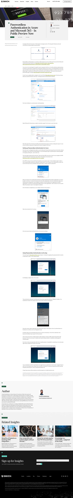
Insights (27, 1)
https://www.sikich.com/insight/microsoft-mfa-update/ (33, 158)
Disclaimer (45, 476)
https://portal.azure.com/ (50, 75)
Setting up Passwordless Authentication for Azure (11, 43)
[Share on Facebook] (50, 31)
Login (50, 476)
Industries (22, 1)
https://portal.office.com (34, 254)
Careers (36, 1)
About (32, 1)
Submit (38, 463)
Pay (33, 476)
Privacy (38, 476)
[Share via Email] (54, 31)
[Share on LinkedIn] (52, 31)
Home (6, 6)
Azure (12, 6)
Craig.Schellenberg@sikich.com (45, 398)
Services (16, 1)
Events (22, 476)
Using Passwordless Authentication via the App (11, 45)
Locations (28, 476)
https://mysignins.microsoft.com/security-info (42, 72)
